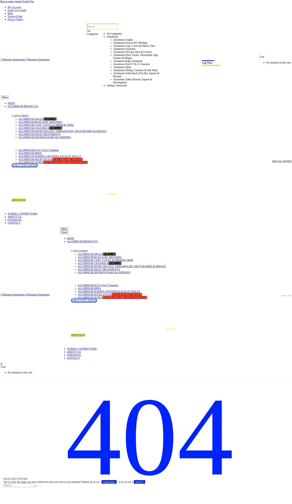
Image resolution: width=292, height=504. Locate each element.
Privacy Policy (15, 19)
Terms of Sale (15, 16)
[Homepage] (25, 59)
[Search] (36, 486)
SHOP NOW (19, 199)
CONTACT (14, 222)
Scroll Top (28, 1)
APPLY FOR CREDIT (24, 165)
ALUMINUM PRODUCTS (23, 106)
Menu (5, 97)
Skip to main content (11, 1)
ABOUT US (14, 216)
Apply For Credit (17, 10)
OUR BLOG (15, 219)
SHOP (11, 103)
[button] (126, 93)
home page (109, 481)
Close (64, 232)
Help (10, 13)
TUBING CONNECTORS (22, 213)
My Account (14, 7)
